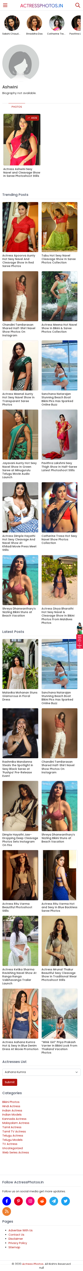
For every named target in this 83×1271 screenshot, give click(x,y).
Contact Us (16, 1235)
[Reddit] (42, 1201)
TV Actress (9, 1144)
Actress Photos (32, 1264)
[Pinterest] (18, 1201)
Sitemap (14, 1247)
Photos (17, 107)
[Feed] (6, 1211)
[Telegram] (53, 1201)
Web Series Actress (15, 1152)
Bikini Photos (10, 1102)
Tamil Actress (11, 1127)
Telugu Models (12, 1140)
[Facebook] (6, 1201)
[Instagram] (30, 1201)
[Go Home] (41, 5)
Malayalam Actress (15, 1123)
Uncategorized (12, 1148)
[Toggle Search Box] (78, 5)
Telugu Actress (12, 1136)
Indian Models (12, 1115)
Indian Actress (12, 1110)
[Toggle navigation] (5, 5)
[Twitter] (65, 1201)
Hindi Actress (11, 1106)
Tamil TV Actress (14, 1131)
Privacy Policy (17, 1243)
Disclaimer (15, 1239)
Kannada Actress (14, 1119)
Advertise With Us (20, 1230)
